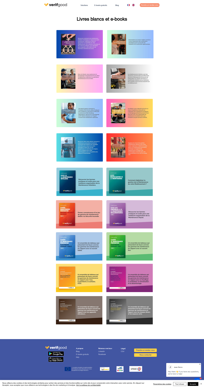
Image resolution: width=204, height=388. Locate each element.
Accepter (193, 384)
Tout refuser (179, 384)
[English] (132, 5)
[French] (128, 5)
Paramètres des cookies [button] (162, 384)
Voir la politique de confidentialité (88, 385)
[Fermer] (201, 384)
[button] (84, 5)
